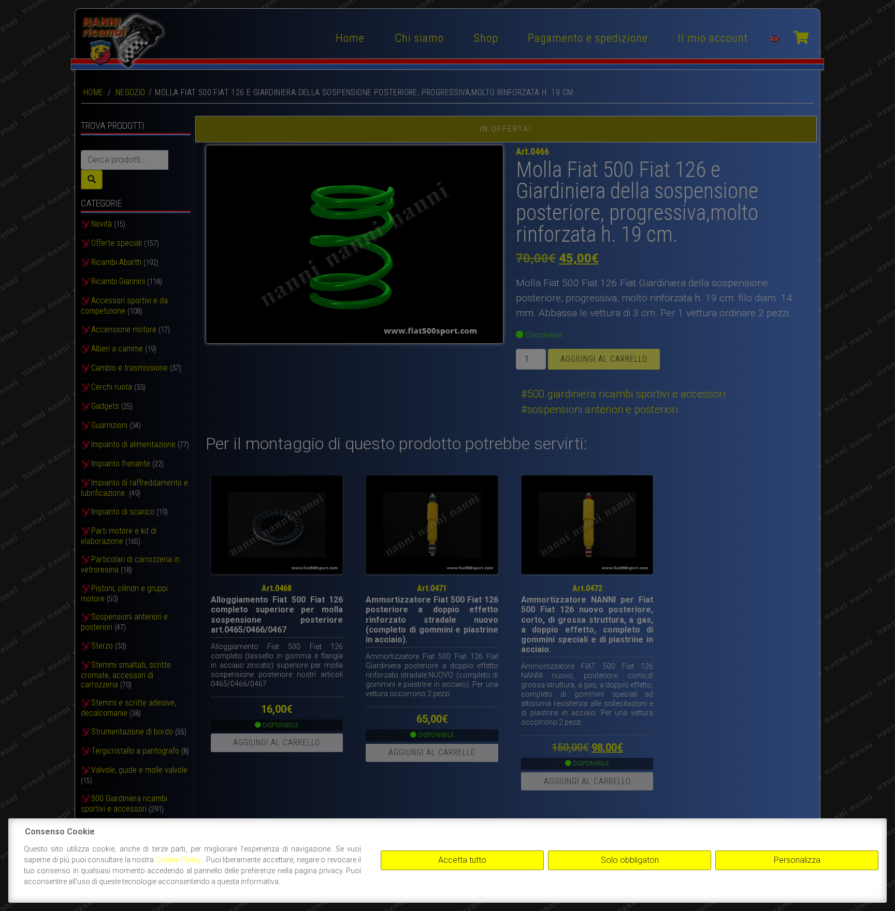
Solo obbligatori (630, 860)
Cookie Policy (179, 860)
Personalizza (797, 860)
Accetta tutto (462, 860)
